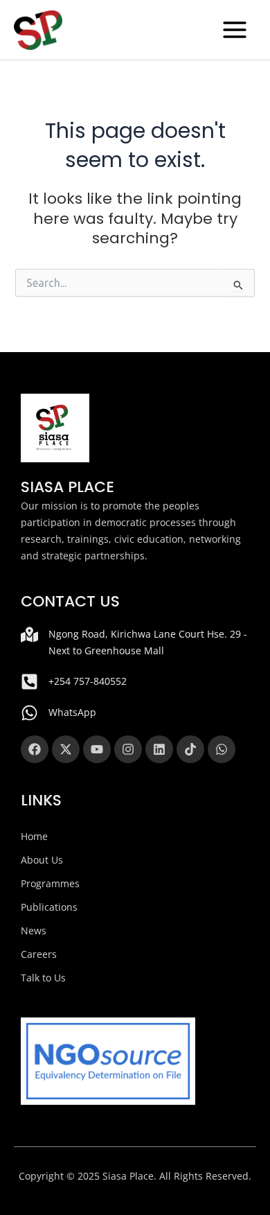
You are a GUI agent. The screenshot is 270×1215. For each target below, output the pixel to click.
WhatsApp (72, 712)
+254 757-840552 (87, 681)
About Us (42, 859)
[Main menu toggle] (234, 29)
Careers (39, 954)
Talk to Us (43, 977)
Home (34, 836)
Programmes (50, 883)
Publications (49, 907)
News (33, 930)
